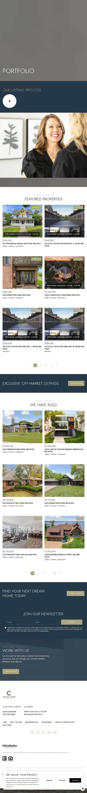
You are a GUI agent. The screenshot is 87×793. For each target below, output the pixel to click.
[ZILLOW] (55, 732)
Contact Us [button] (11, 671)
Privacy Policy (44, 631)
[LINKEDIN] (43, 732)
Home (5, 722)
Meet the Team (16, 722)
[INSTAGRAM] (38, 732)
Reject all (49, 780)
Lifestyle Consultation (64, 722)
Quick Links (7, 725)
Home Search (75, 593)
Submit (71, 622)
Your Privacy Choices (43, 790)
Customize (62, 780)
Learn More (76, 383)
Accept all (75, 780)
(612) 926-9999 (9, 714)
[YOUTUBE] (49, 732)
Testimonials (46, 722)
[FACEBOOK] (32, 732)
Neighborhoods (31, 722)
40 (54, 573)
